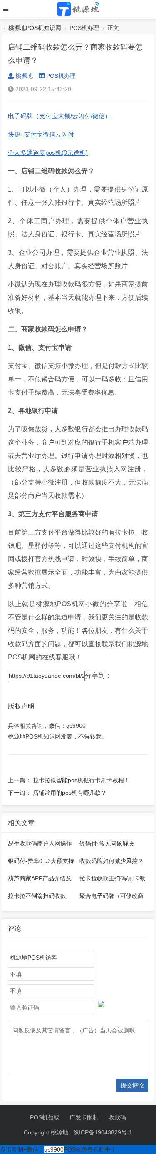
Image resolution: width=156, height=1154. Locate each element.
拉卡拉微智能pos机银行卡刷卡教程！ (81, 780)
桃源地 (24, 75)
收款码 (117, 1117)
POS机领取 (44, 1117)
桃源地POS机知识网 (34, 28)
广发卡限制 (84, 1117)
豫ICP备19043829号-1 (102, 1132)
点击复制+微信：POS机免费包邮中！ (58, 1149)
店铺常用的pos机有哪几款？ (69, 792)
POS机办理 (84, 28)
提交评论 (132, 1085)
